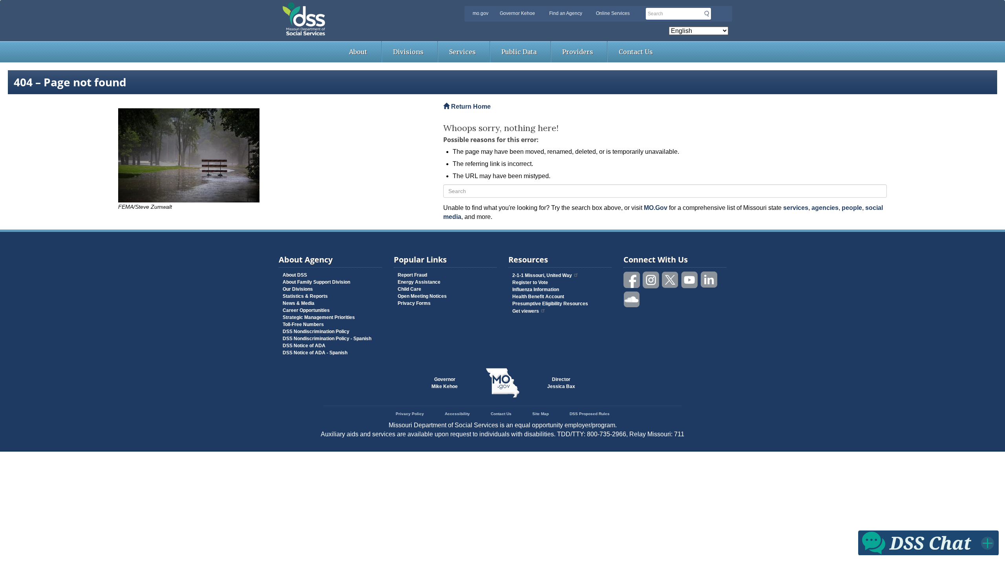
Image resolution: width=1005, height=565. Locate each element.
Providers (577, 52)
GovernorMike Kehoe (444, 383)
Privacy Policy (410, 414)
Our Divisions (298, 289)
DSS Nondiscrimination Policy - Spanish (327, 338)
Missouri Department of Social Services (359, 8)
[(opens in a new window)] (274, 155)
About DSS (295, 275)
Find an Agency (565, 13)
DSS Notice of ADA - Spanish (315, 352)
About (358, 52)
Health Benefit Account (538, 296)
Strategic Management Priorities (319, 317)
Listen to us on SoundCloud (632, 298)
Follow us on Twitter (670, 280)
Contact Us (636, 52)
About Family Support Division (316, 282)
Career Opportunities (306, 310)
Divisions (408, 52)
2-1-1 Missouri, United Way (542, 275)
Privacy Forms (414, 303)
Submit (706, 14)
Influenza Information (535, 289)
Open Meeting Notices (422, 296)
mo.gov (480, 13)
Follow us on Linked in (709, 280)
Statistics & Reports (305, 296)
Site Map (540, 414)
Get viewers (525, 311)
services (795, 207)
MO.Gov (655, 207)
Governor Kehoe (517, 13)
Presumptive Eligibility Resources (550, 303)
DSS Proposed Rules (590, 414)
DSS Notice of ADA (304, 345)
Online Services (613, 13)
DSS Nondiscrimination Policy (316, 331)
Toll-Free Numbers (303, 324)
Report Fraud (412, 275)
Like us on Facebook (632, 280)
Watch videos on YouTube (689, 280)
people (852, 207)
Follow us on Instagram (651, 280)
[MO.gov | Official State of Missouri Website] (502, 383)
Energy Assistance (419, 282)
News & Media (298, 303)
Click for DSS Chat (928, 542)
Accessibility (457, 414)
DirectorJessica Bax (561, 383)
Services (462, 52)
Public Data (519, 52)
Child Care (409, 289)
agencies (825, 207)
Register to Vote (530, 282)
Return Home (470, 106)
